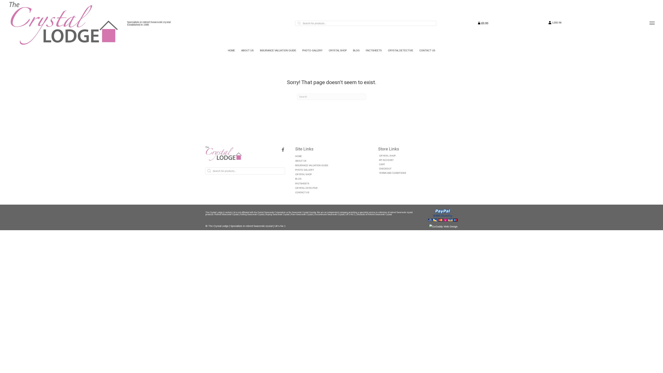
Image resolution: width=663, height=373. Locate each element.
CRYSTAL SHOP (303, 174)
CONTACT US (302, 192)
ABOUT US (300, 161)
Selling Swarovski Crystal (252, 214)
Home (298, 156)
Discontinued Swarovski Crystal (329, 214)
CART (382, 164)
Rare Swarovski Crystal (302, 214)
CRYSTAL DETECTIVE (306, 188)
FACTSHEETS (302, 183)
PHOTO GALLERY (304, 170)
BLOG (298, 179)
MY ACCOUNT (386, 160)
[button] (283, 150)
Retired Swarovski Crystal (226, 214)
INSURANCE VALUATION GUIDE (311, 165)
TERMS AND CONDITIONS (392, 173)
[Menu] (652, 23)
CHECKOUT (385, 169)
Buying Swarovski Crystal (277, 214)
